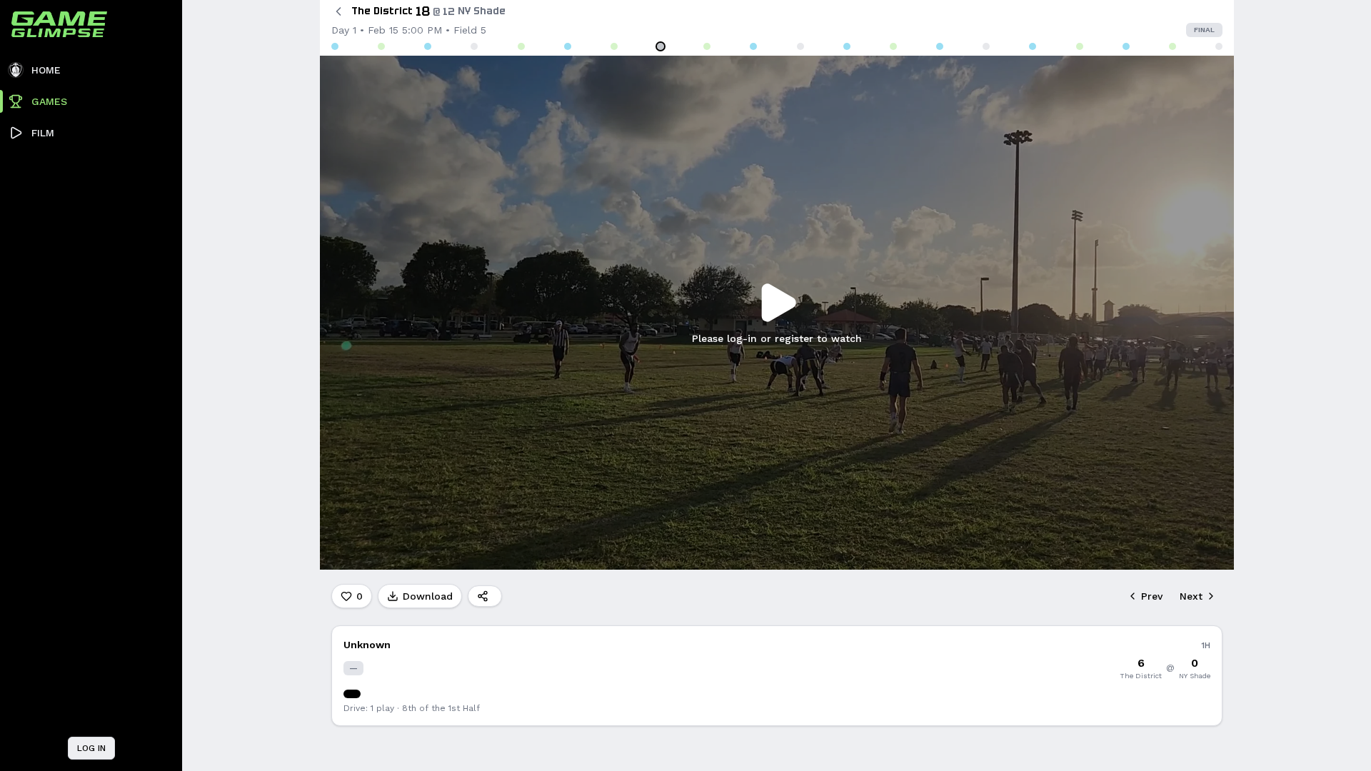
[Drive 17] (1079, 46)
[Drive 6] (567, 46)
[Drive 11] (800, 46)
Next (1191, 596)
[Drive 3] (427, 46)
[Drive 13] (893, 46)
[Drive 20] (1218, 46)
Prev (1151, 596)
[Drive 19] (1172, 46)
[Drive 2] (381, 46)
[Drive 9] (706, 46)
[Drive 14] (939, 46)
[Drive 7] (614, 46)
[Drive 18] (1126, 46)
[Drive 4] (474, 46)
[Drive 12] (846, 46)
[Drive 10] (753, 46)
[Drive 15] (986, 46)
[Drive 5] (521, 46)
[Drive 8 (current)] (660, 46)
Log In (91, 748)
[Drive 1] (334, 46)
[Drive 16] (1032, 46)
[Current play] (352, 694)
